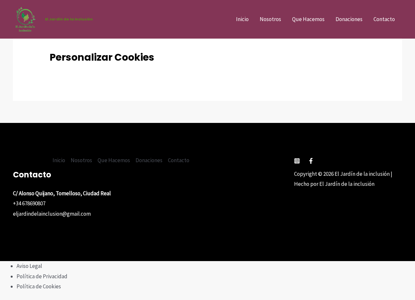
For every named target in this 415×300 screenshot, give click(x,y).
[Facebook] (311, 161)
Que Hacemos (308, 19)
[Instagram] (297, 161)
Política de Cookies (39, 286)
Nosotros (270, 19)
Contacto (384, 19)
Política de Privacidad (42, 276)
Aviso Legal (29, 266)
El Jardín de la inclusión (69, 19)
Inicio (242, 19)
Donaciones (349, 19)
